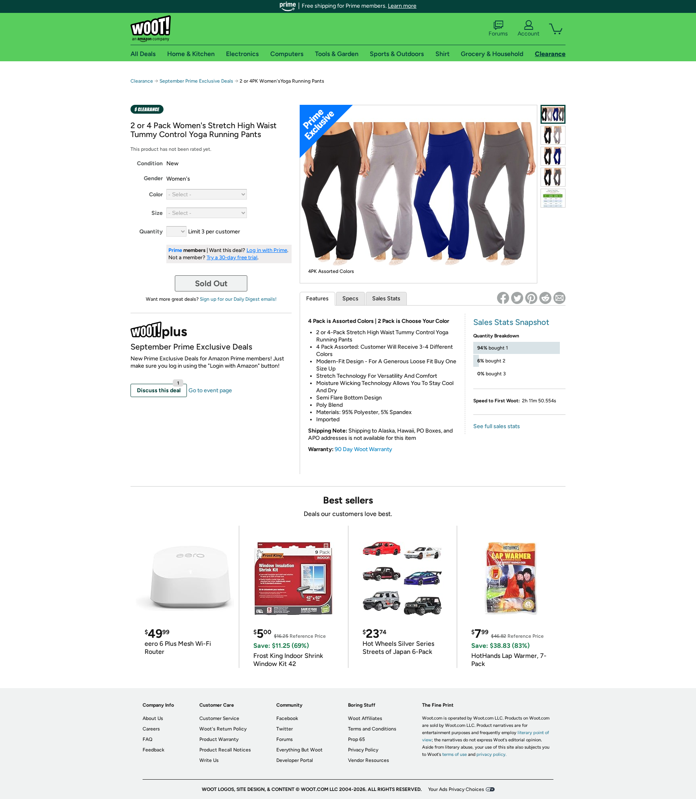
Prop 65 (356, 739)
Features (317, 298)
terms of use (454, 754)
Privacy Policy (363, 750)
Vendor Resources (368, 760)
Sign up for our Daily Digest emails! (238, 299)
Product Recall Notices (225, 750)
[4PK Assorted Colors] (553, 114)
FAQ (147, 739)
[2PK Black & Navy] (553, 156)
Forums (498, 33)
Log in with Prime (266, 250)
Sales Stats (386, 298)
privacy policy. (491, 754)
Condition (150, 163)
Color (156, 194)
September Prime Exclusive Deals (196, 81)
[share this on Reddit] (545, 298)
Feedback (153, 750)
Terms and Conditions (372, 729)
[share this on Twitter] (517, 298)
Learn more (402, 5)
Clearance (141, 81)
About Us (153, 718)
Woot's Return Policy (222, 729)
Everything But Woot (299, 750)
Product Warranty (218, 739)
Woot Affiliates (365, 718)
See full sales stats (496, 426)
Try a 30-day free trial (232, 257)
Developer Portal (294, 760)
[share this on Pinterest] (531, 298)
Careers (151, 729)
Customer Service (219, 718)
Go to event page (210, 390)
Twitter (284, 729)
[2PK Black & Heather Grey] (553, 135)
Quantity (151, 231)
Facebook (287, 718)
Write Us (209, 760)
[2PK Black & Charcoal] (553, 177)
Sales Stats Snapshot (511, 322)
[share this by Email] (559, 298)
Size (157, 213)
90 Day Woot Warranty (363, 449)
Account (528, 33)
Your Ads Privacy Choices (456, 789)
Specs (350, 298)
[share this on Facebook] (503, 298)
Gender (153, 178)
